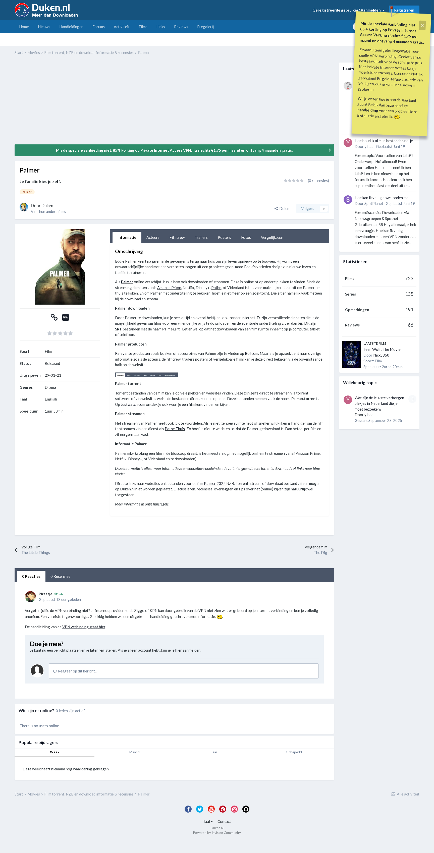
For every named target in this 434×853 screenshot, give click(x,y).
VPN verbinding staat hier (83, 626)
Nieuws (44, 26)
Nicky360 (381, 355)
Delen (283, 208)
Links (160, 26)
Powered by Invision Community (217, 833)
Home (24, 26)
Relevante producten (132, 353)
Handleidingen (71, 26)
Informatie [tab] (127, 237)
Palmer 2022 (215, 483)
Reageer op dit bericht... (77, 671)
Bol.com (251, 353)
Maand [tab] (134, 752)
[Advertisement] (106, 103)
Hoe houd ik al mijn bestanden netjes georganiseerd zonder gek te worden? (385, 141)
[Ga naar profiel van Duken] (24, 207)
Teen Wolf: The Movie (382, 349)
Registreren (404, 10)
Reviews (181, 26)
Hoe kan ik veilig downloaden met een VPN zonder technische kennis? (384, 198)
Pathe (216, 287)
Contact (224, 821)
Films (143, 26)
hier (178, 650)
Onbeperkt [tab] (294, 752)
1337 (60, 593)
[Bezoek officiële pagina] (54, 318)
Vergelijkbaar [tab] (272, 237)
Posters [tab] (224, 237)
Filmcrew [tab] (177, 237)
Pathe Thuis (175, 428)
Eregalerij (205, 26)
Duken (47, 205)
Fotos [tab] (246, 237)
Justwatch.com (133, 404)
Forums (98, 26)
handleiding (367, 109)
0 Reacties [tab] (31, 576)
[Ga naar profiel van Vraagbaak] (348, 86)
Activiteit (122, 26)
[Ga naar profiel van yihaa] (348, 142)
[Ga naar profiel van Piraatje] (30, 596)
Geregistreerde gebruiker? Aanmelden (347, 10)
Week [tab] (54, 752)
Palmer (127, 281)
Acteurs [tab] (152, 237)
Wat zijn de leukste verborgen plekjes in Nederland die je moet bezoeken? (379, 403)
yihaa (368, 146)
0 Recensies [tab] (60, 576)
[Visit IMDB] (65, 318)
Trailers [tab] (201, 237)
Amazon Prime (169, 287)
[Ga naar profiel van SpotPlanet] (348, 199)
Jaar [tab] (214, 752)
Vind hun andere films (48, 211)
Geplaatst (390, 146)
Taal (207, 821)
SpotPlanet (373, 203)
